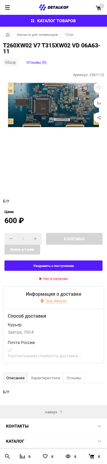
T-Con (69, 34)
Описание (15, 377)
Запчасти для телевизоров (37, 34)
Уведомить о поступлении (53, 265)
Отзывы (74, 377)
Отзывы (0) (36, 62)
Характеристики (45, 377)
